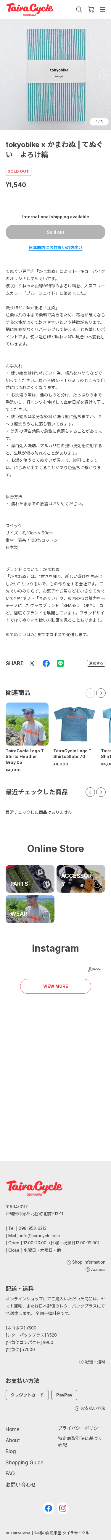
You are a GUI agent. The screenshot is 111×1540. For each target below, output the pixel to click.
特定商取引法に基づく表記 (80, 1441)
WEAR (18, 913)
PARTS (19, 883)
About (13, 1440)
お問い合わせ (21, 1485)
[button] (104, 74)
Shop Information (88, 1262)
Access (98, 1269)
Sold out (55, 232)
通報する (96, 663)
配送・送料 (95, 1361)
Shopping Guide (25, 1463)
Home (13, 1429)
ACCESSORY (76, 879)
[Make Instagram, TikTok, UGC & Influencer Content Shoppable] (94, 970)
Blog (11, 1451)
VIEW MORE (55, 986)
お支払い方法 (93, 1408)
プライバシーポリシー (80, 1428)
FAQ (10, 1474)
